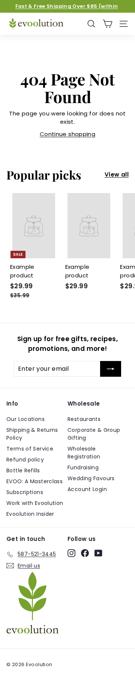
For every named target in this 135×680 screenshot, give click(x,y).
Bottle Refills (23, 470)
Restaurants (84, 419)
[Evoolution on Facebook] (85, 553)
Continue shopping (67, 134)
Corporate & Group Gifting (94, 434)
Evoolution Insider (30, 514)
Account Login (87, 489)
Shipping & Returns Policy (32, 434)
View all (117, 174)
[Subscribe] (110, 369)
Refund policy (25, 459)
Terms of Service (29, 448)
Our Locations (25, 419)
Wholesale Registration (84, 452)
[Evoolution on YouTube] (98, 553)
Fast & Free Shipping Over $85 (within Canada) (66, 10)
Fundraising (83, 467)
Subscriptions (24, 492)
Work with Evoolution (34, 503)
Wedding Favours (91, 478)
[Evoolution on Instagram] (71, 553)
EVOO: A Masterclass (34, 481)
